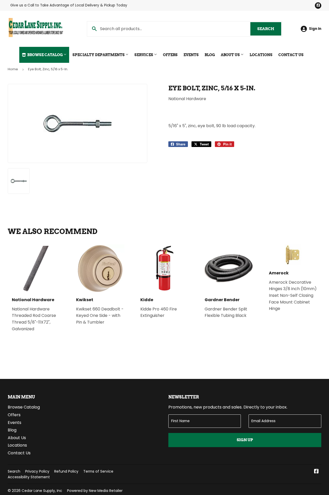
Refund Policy (66, 471)
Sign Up (245, 440)
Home (13, 69)
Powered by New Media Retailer (95, 490)
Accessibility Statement (29, 477)
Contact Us (291, 55)
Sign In (315, 28)
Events (191, 55)
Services (144, 55)
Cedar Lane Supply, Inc (42, 490)
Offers (170, 55)
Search (269, 29)
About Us (231, 55)
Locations (261, 55)
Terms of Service (98, 471)
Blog (210, 55)
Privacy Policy (37, 471)
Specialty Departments (98, 55)
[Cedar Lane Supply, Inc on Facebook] (316, 472)
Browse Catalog (44, 55)
